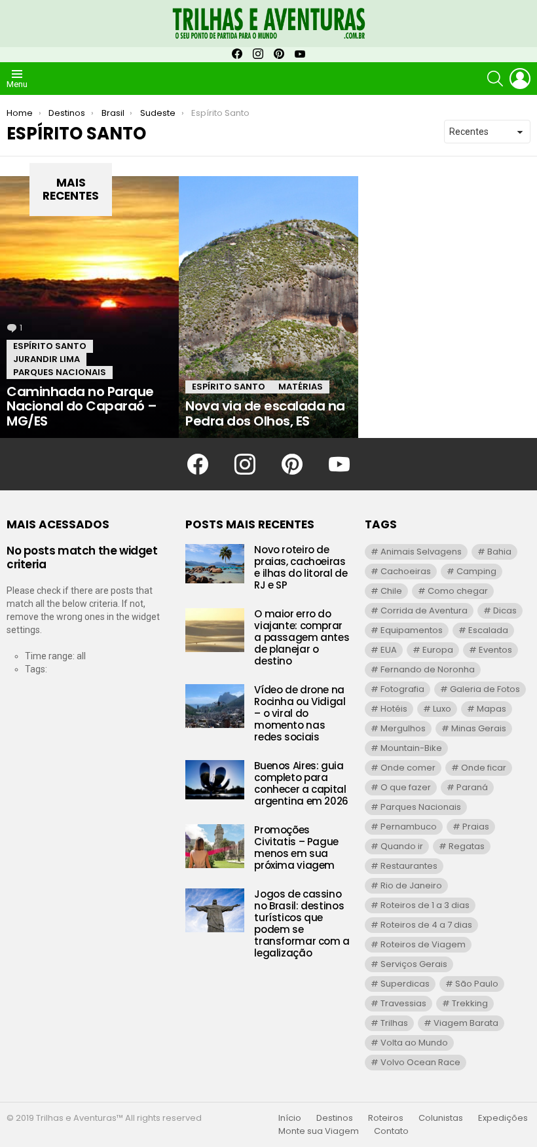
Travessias (403, 1003)
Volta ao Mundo (414, 1042)
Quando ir (401, 846)
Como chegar (458, 591)
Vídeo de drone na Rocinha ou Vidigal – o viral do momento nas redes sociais (299, 713)
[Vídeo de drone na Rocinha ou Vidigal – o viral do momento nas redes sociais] (214, 706)
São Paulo (476, 983)
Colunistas (440, 1118)
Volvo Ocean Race (420, 1062)
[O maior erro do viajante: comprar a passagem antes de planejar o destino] (214, 630)
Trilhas (394, 1023)
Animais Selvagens (421, 551)
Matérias (300, 386)
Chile (391, 591)
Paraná (472, 787)
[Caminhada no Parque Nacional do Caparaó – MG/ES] (89, 307)
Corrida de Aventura (424, 610)
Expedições (503, 1118)
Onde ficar (483, 767)
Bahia (499, 551)
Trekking (470, 1003)
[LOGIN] (519, 78)
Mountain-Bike (411, 748)
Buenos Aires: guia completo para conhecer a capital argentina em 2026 (301, 783)
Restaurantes (408, 866)
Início (289, 1118)
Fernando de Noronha (427, 669)
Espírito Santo (49, 346)
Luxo (442, 708)
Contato (391, 1131)
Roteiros (385, 1118)
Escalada (488, 630)
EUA (388, 650)
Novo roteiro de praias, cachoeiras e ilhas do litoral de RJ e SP (300, 567)
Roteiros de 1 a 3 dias (425, 905)
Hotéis (393, 708)
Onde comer (407, 767)
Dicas (505, 610)
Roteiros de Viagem (423, 944)
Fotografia (402, 689)
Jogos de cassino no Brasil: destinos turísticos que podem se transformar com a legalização (302, 923)
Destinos (334, 1118)
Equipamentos (411, 630)
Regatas (467, 846)
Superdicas (405, 983)
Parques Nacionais (59, 372)
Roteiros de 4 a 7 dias (426, 925)
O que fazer (405, 787)
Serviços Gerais (413, 964)
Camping (476, 571)
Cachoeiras (405, 571)
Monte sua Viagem (318, 1131)
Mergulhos (403, 728)
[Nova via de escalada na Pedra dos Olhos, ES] (268, 307)
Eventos (495, 650)
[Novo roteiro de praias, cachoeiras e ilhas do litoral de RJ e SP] (214, 563)
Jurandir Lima (46, 359)
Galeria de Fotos (485, 689)
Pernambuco (408, 826)
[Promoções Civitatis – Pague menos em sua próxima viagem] (214, 846)
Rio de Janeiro (411, 885)
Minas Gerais (478, 728)
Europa (437, 650)
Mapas (491, 708)
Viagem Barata (466, 1023)
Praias (475, 826)
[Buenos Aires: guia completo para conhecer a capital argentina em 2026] (214, 779)
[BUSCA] (495, 78)
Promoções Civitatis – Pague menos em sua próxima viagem (296, 847)
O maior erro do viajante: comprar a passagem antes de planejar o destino (301, 637)
